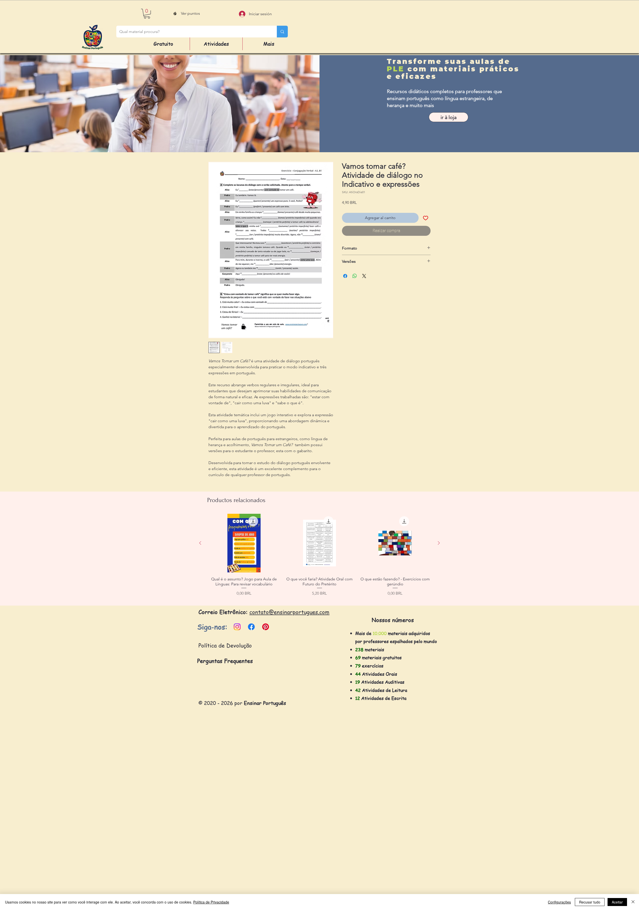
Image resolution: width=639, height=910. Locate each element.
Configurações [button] (559, 902)
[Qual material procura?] (282, 31)
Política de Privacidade (211, 902)
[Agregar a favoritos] (426, 218)
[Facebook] (251, 626)
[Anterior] (200, 543)
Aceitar (617, 902)
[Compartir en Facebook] (345, 276)
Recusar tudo (589, 902)
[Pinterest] (265, 626)
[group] (319, 558)
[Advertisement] (150, 835)
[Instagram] (237, 626)
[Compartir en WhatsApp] (355, 276)
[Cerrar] (633, 902)
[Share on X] (364, 276)
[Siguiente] (439, 543)
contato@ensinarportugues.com (289, 612)
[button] (147, 13)
